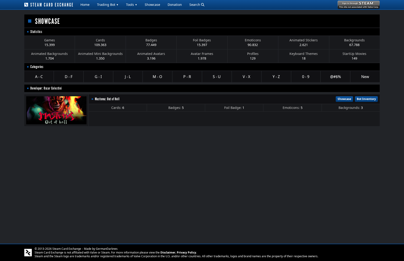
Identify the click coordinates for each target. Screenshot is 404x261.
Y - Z (276, 76)
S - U (217, 76)
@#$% (335, 76)
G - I (98, 76)
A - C (39, 76)
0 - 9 (305, 76)
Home (85, 4)
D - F (68, 76)
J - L (128, 76)
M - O (157, 76)
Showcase (152, 4)
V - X (246, 76)
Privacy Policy (186, 252)
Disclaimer (167, 252)
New (365, 76)
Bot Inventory (366, 99)
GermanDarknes (107, 249)
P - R (187, 76)
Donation (175, 4)
